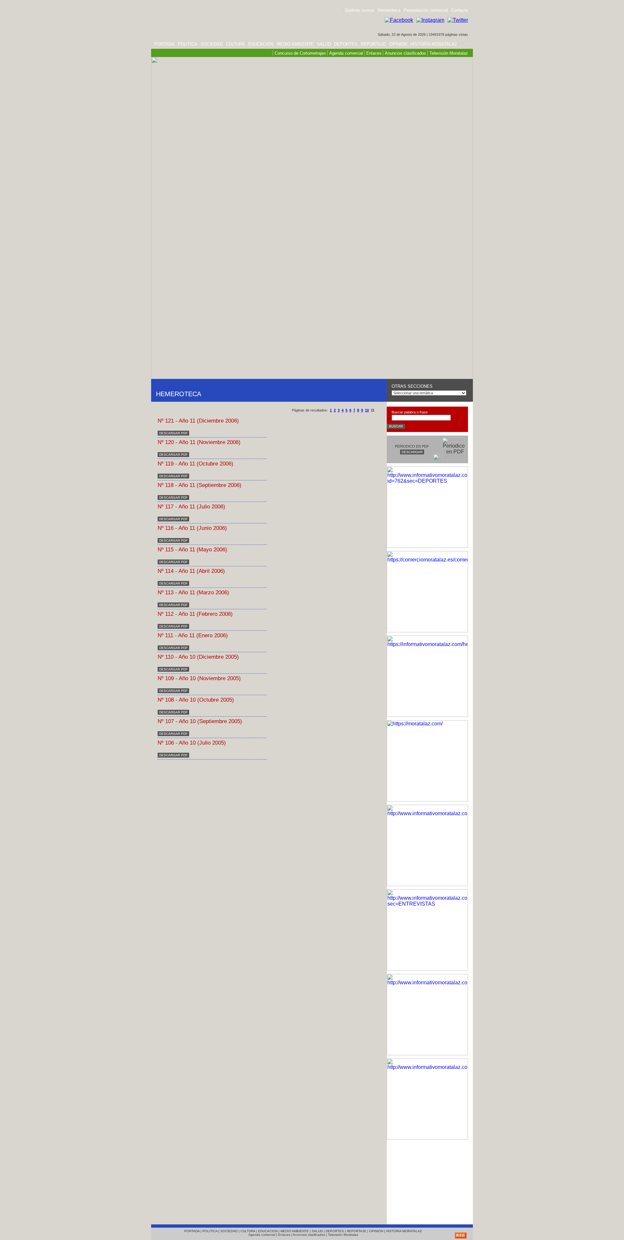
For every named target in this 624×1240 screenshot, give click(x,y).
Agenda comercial (346, 53)
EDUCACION (260, 44)
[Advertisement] (427, 1180)
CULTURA (235, 44)
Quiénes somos (359, 10)
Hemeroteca (389, 10)
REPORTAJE (373, 44)
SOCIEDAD (212, 44)
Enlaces (374, 53)
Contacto (459, 10)
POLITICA (187, 44)
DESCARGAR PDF (173, 433)
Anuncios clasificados (405, 53)
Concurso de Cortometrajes (300, 53)
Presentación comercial (426, 10)
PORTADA (164, 44)
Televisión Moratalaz (448, 53)
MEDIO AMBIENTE (295, 44)
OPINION (398, 44)
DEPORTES (346, 44)
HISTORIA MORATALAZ (433, 44)
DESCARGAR (412, 452)
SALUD (324, 44)
